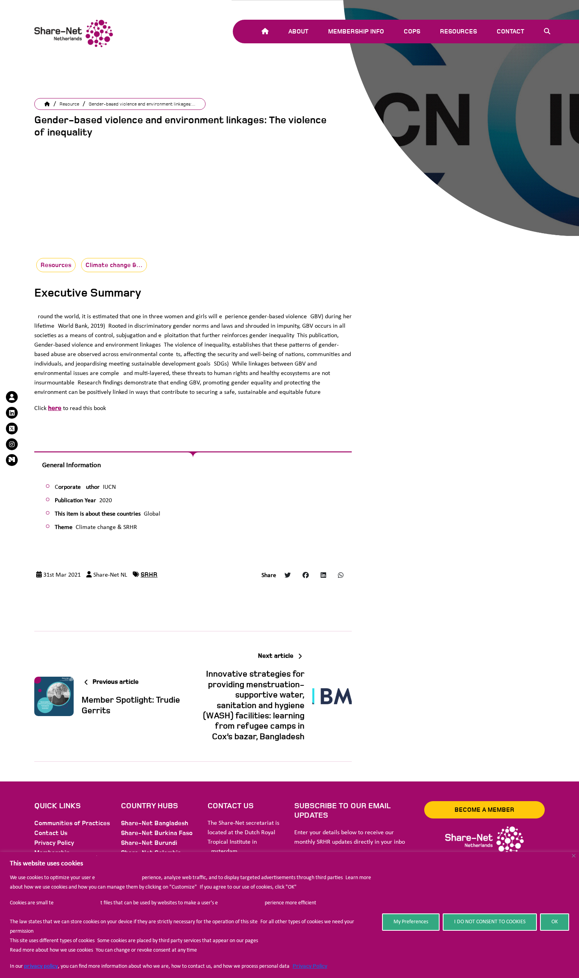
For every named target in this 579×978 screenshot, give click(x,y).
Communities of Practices (72, 823)
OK (554, 922)
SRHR (149, 574)
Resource (69, 104)
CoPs (412, 31)
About (298, 31)
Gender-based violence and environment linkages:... (142, 104)
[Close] (573, 855)
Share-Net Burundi (149, 842)
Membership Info (356, 31)
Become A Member (484, 809)
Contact (510, 31)
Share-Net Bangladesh (154, 823)
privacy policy (41, 966)
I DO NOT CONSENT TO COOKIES (489, 922)
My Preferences (410, 922)
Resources (458, 31)
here (54, 408)
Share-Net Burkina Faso (157, 833)
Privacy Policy (310, 966)
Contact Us (50, 833)
